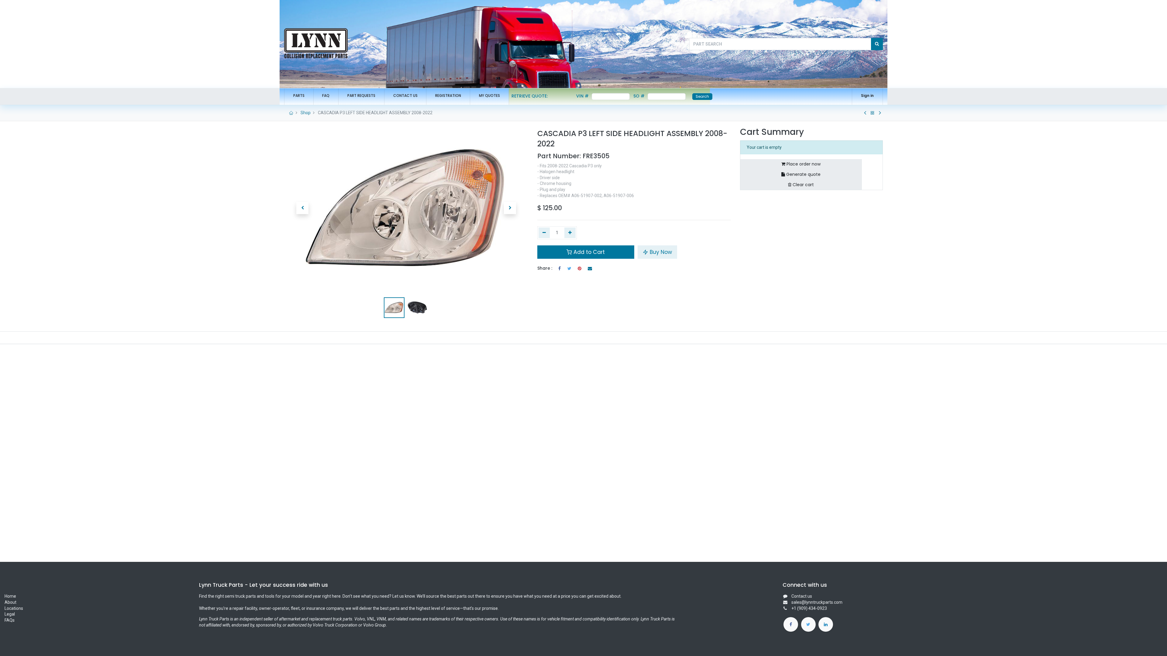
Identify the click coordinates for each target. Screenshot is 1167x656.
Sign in (867, 95)
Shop (306, 112)
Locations (14, 608)
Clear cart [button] (802, 185)
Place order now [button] (803, 164)
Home (10, 596)
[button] (302, 208)
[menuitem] (298, 95)
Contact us (801, 596)
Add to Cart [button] (588, 252)
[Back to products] (872, 113)
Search (702, 96)
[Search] (877, 44)
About (11, 602)
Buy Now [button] (660, 252)
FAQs (10, 620)
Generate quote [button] (803, 174)
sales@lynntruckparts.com (816, 602)
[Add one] (570, 232)
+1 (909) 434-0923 (809, 608)
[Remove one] (544, 232)
